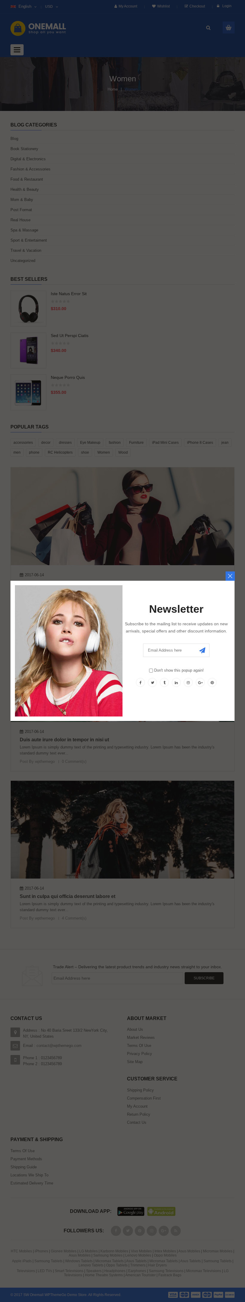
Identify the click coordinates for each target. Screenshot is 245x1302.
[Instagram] (188, 682)
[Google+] (200, 682)
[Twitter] (152, 682)
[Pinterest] (212, 682)
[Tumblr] (164, 682)
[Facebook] (140, 682)
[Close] (230, 576)
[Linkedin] (176, 682)
